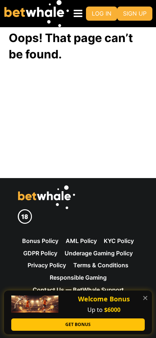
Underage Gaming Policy (99, 253)
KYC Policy (119, 240)
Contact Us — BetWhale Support (78, 289)
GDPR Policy (40, 253)
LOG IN (101, 13)
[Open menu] (76, 14)
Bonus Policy (40, 240)
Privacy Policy (47, 265)
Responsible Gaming (78, 277)
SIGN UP (135, 13)
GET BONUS (78, 324)
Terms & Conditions (100, 265)
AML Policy (81, 240)
